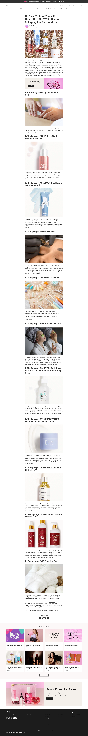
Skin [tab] (26, 8)
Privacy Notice (13, 730)
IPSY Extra (47, 716)
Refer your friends (52, 603)
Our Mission (60, 714)
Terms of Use (8, 730)
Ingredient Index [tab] (67, 8)
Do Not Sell (19, 730)
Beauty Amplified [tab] (47, 8)
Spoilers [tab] (54, 8)
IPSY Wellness (48, 720)
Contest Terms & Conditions (31, 730)
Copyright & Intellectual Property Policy (43, 730)
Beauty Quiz (52, 602)
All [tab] (17, 8)
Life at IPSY (60, 716)
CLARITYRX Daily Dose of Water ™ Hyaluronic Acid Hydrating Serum (43, 370)
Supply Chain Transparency (56, 730)
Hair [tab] (30, 8)
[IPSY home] (8, 5)
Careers (59, 718)
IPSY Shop (47, 722)
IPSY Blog (47, 724)
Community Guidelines (75, 714)
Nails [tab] (34, 8)
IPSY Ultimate (48, 714)
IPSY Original (47, 718)
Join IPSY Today (60, 1)
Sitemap (59, 720)
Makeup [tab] (22, 8)
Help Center (73, 716)
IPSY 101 (26, 13)
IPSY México (47, 726)
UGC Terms (24, 730)
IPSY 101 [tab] (60, 8)
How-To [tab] (39, 8)
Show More (44, 675)
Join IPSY (31, 85)
